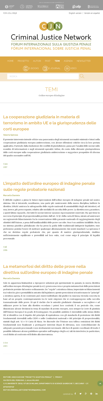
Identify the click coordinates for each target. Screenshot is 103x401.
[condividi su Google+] (86, 394)
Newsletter (84, 61)
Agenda (68, 61)
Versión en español (92, 13)
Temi (57, 61)
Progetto (23, 61)
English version (75, 13)
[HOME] (51, 37)
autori (37, 61)
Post (47, 61)
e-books (33, 68)
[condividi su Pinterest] (91, 394)
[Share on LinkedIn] (96, 394)
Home (10, 61)
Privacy (58, 377)
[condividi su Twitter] (80, 394)
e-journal (54, 68)
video (73, 68)
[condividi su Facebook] (75, 394)
